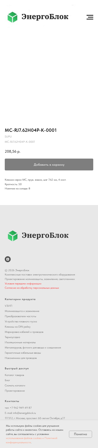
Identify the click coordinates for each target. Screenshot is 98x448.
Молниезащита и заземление (22, 311)
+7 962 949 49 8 (20, 407)
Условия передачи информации (23, 283)
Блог (7, 380)
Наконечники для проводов (21, 358)
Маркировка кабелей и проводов (24, 332)
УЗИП (8, 305)
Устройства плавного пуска (21, 321)
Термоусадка (12, 337)
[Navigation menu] (90, 17)
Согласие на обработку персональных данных (32, 287)
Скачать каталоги (15, 385)
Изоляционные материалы (20, 342)
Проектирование (15, 390)
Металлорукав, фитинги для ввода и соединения (33, 347)
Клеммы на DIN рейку (17, 326)
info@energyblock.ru (24, 413)
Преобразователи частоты (20, 316)
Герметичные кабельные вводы (23, 352)
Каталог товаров (14, 375)
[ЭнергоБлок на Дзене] (8, 259)
